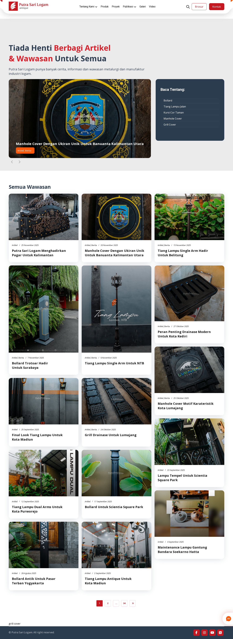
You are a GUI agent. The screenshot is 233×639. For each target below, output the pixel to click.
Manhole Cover (173, 118)
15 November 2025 (182, 245)
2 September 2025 (102, 573)
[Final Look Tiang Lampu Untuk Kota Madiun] (43, 401)
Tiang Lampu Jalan (175, 106)
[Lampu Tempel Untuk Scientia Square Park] (189, 441)
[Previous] (12, 162)
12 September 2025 (30, 501)
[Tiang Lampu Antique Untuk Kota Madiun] (116, 545)
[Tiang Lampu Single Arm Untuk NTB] (116, 309)
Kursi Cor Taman (174, 112)
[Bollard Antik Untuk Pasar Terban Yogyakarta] (43, 545)
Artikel (15, 245)
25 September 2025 (30, 429)
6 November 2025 (109, 357)
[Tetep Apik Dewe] (28, 6)
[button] (188, 6)
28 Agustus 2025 (28, 573)
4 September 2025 (175, 542)
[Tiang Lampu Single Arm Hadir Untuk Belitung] (189, 217)
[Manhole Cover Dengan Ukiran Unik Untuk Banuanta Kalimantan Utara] (116, 217)
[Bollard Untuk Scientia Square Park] (116, 473)
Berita (94, 245)
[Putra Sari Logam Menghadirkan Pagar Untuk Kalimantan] (43, 217)
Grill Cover (170, 124)
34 (124, 603)
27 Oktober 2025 (181, 326)
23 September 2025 (176, 470)
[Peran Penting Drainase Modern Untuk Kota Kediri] (189, 293)
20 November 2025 (109, 245)
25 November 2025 (30, 245)
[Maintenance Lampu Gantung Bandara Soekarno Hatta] (189, 513)
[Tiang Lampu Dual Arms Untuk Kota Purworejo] (43, 473)
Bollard (168, 100)
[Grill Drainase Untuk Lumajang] (116, 401)
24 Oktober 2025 (108, 429)
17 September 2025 (103, 501)
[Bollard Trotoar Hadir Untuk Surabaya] (43, 309)
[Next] (19, 162)
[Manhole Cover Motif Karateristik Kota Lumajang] (189, 370)
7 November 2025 (36, 357)
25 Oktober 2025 (181, 398)
